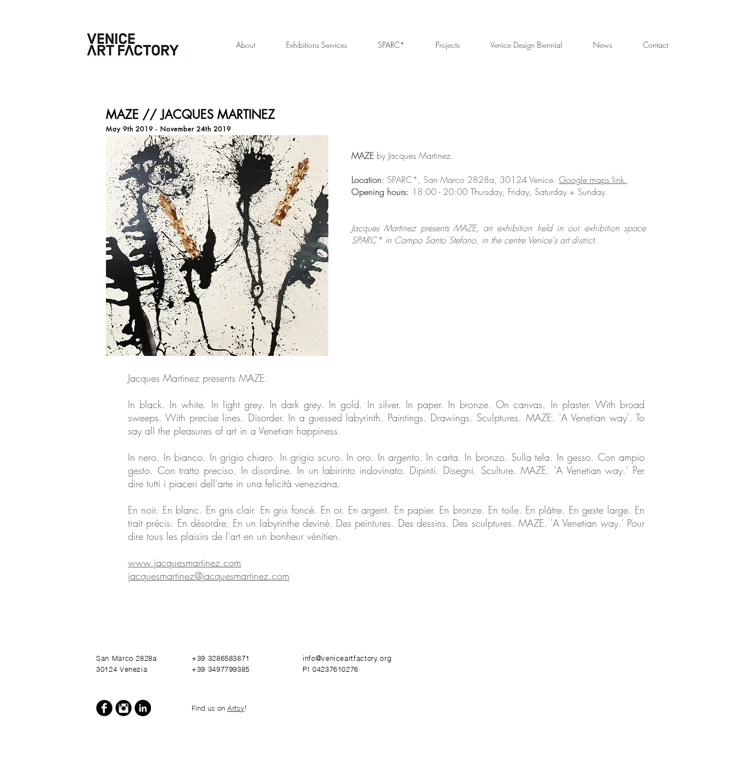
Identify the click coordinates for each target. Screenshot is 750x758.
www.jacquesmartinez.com (184, 562)
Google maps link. (593, 180)
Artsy (235, 708)
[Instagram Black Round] (123, 708)
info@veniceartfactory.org (347, 658)
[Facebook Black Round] (104, 708)
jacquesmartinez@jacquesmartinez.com (208, 575)
